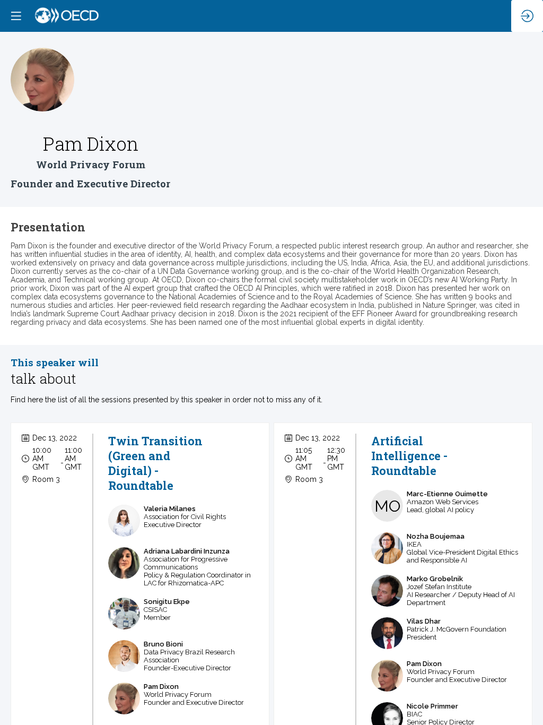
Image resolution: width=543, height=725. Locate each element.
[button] (16, 16)
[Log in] (527, 16)
